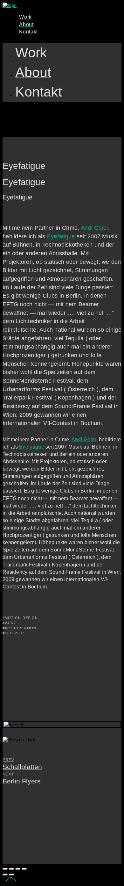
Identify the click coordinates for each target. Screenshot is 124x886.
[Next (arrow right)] (11, 874)
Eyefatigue (61, 236)
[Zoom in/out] (24, 869)
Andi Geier (94, 228)
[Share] (11, 869)
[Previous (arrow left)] (5, 874)
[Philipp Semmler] (10, 5)
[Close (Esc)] (5, 869)
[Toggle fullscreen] (17, 869)
